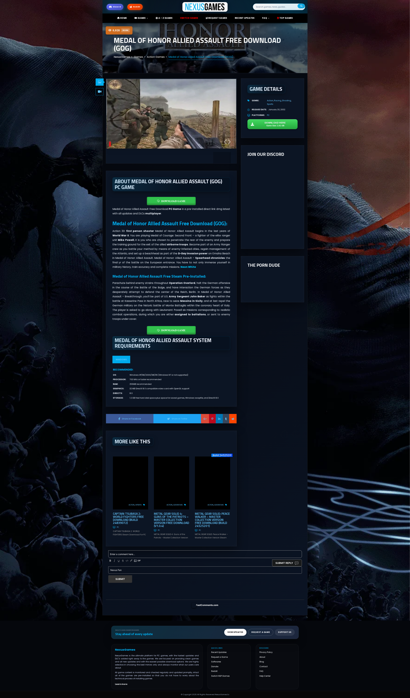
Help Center (265, 676)
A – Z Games (165, 18)
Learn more (121, 684)
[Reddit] (233, 418)
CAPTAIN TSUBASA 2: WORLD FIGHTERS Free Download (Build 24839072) (128, 518)
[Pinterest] (212, 418)
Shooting (286, 100)
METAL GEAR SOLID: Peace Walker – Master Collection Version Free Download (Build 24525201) (212, 519)
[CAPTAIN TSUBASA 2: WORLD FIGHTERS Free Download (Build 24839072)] (130, 483)
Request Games (217, 18)
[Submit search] (301, 6)
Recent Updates (219, 652)
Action (132, 505)
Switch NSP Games (220, 676)
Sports (138, 505)
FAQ (264, 18)
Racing (277, 100)
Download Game (173, 201)
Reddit (214, 671)
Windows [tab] (121, 359)
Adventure (178, 505)
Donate (214, 666)
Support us (284, 632)
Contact (263, 666)
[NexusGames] (205, 6)
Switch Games (189, 18)
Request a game (260, 632)
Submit (120, 579)
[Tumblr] (226, 418)
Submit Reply (284, 562)
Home (123, 18)
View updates (235, 632)
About (262, 657)
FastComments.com (207, 605)
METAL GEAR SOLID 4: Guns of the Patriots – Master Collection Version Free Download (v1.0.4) (171, 519)
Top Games (286, 18)
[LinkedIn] (219, 418)
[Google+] (205, 418)
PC (118, 527)
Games (141, 18)
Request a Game (219, 657)
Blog (261, 661)
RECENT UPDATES (245, 18)
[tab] (100, 82)
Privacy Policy (266, 652)
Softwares (216, 661)
